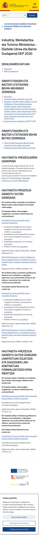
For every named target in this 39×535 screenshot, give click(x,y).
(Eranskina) (13, 405)
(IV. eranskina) (22, 246)
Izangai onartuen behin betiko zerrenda (19, 148)
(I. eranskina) (16, 232)
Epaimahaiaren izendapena (15, 121)
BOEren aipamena (11, 71)
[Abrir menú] (35, 5)
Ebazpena (8, 69)
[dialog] (19, 514)
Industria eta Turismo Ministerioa (15, 180)
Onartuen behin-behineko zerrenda (18, 99)
